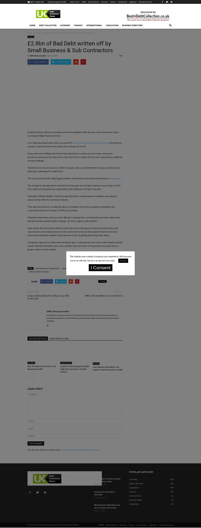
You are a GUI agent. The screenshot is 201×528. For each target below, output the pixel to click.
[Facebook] (162, 2)
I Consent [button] (100, 267)
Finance (113, 2)
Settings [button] (123, 261)
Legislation (133, 2)
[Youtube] (171, 2)
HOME (83, 2)
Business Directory (145, 2)
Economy (104, 2)
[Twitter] (167, 2)
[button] (170, 25)
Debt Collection (93, 2)
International (122, 2)
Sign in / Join (74, 2)
